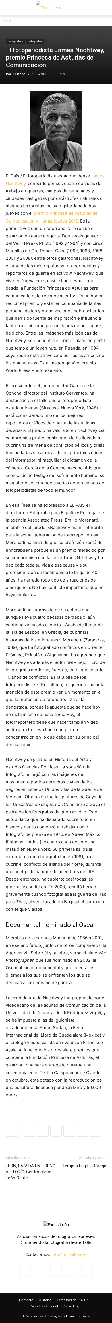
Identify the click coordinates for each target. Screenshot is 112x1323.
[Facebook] (43, 1131)
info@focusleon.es (69, 1254)
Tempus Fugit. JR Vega (84, 1165)
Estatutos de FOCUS (73, 1299)
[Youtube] (87, 1271)
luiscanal (19, 74)
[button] (10, 7)
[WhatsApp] (29, 1131)
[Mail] (56, 1271)
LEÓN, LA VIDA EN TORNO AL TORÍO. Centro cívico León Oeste (30, 1171)
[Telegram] (69, 1131)
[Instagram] (40, 1270)
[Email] (95, 1131)
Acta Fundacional (44, 1306)
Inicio (7, 20)
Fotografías (15, 41)
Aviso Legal (72, 1306)
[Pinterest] (82, 1131)
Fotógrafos (35, 41)
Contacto (26, 1299)
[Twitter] (56, 1131)
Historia (45, 1299)
